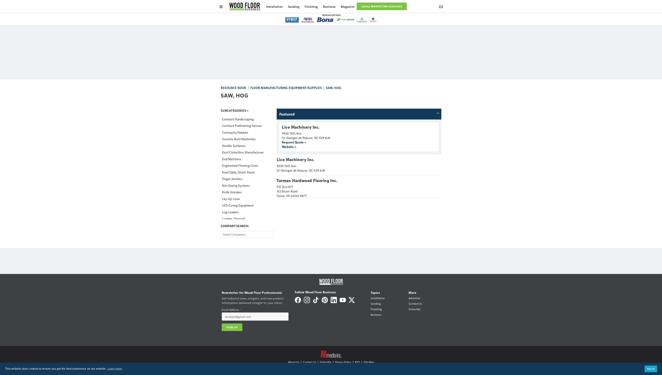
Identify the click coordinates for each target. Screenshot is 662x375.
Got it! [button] (651, 368)
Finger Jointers (232, 179)
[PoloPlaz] (345, 19)
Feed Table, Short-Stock (238, 172)
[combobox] (247, 234)
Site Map (369, 362)
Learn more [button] (115, 368)
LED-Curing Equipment (238, 205)
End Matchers (231, 159)
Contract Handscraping (238, 119)
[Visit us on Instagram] (307, 299)
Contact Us (309, 362)
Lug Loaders (230, 212)
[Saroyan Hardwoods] (362, 20)
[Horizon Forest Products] (373, 20)
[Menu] (221, 6)
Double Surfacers (233, 146)
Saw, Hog (333, 88)
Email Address (231, 309)
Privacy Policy (343, 362)
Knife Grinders (232, 192)
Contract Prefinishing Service (242, 126)
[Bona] (325, 19)
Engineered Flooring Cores (240, 165)
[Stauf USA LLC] (292, 20)
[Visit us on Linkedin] (334, 299)
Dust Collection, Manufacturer (243, 152)
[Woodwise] (307, 20)
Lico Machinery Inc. (301, 127)
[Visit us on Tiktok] (316, 299)
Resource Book (233, 88)
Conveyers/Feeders (235, 132)
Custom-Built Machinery (239, 139)
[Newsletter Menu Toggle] (441, 6)
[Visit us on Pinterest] (325, 299)
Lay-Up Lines (231, 199)
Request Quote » (294, 142)
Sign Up (232, 327)
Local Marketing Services (381, 6)
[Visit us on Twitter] (352, 299)
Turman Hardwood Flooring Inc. (307, 180)
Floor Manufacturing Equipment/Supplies (286, 88)
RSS (357, 362)
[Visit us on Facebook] (298, 299)
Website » (289, 147)
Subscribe (325, 362)
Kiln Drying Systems (236, 185)
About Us (293, 362)
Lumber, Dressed (233, 219)
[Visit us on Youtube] (343, 299)
